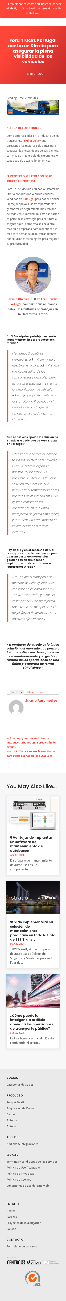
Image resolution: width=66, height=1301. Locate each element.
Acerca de (17, 692)
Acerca (11, 1211)
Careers (12, 1217)
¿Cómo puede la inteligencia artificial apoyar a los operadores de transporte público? (31, 1022)
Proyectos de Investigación (24, 1223)
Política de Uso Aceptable (23, 1167)
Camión (11, 1114)
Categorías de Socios (20, 1084)
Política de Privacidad (20, 1173)
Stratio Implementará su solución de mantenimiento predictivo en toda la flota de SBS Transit (33, 931)
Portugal (28, 199)
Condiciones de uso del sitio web (28, 1185)
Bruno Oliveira (19, 299)
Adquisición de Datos (20, 1108)
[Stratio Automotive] (16, 714)
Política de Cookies (19, 1179)
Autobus (12, 1120)
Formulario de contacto (22, 1246)
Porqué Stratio (16, 1102)
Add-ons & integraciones (22, 1144)
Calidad (11, 1229)
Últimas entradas (36, 692)
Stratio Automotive (41, 700)
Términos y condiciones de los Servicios (32, 1161)
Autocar (12, 1126)
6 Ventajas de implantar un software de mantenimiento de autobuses (31, 844)
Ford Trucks (31, 140)
